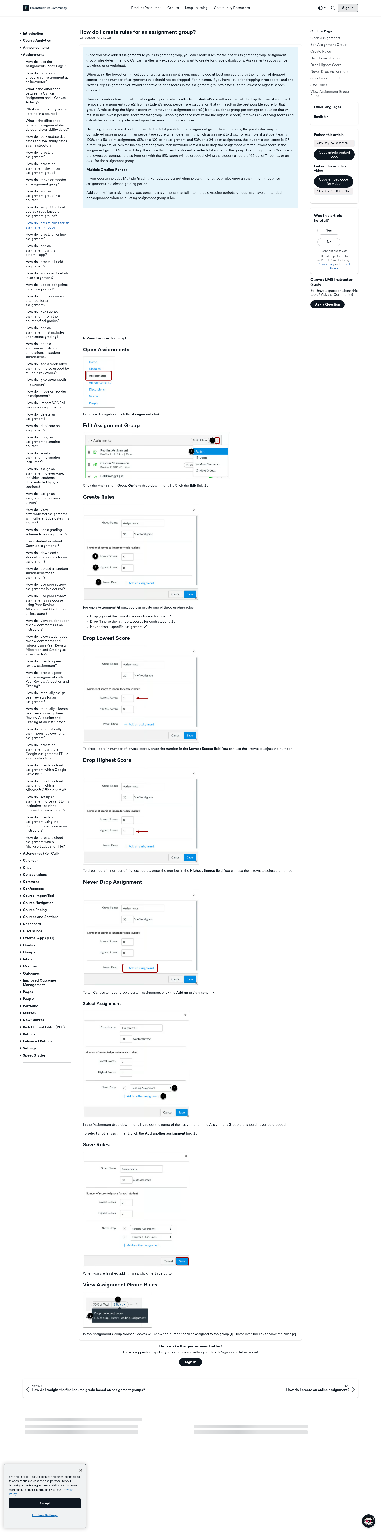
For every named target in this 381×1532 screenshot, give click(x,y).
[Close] (81, 1470)
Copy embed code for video (333, 181)
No (329, 242)
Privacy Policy (326, 264)
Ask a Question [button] (327, 304)
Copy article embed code (334, 154)
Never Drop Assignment (329, 71)
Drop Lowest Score (325, 58)
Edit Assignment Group (328, 45)
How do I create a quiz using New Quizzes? (228, 1430)
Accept (45, 1503)
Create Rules (320, 51)
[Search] (333, 8)
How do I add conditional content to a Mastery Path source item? (75, 1437)
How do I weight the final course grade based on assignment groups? (248, 1422)
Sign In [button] (190, 1362)
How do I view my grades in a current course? (61, 1430)
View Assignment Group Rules (329, 93)
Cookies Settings (45, 1515)
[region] (45, 1496)
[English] (45, 8)
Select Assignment (325, 78)
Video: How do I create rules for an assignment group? (67, 1422)
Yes (329, 230)
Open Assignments (325, 38)
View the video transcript (106, 338)
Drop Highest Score (326, 65)
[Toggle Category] (21, 33)
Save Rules (318, 85)
